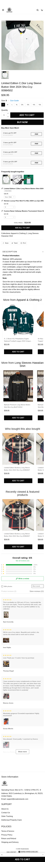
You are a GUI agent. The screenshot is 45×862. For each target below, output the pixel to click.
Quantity (4, 110)
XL (17, 104)
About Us (5, 809)
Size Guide (14, 101)
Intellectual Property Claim (11, 820)
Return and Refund (8, 838)
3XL (28, 104)
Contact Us (5, 813)
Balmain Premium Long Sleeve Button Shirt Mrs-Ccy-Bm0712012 (17, 406)
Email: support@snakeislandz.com (14, 799)
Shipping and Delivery (10, 842)
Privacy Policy (6, 835)
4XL (34, 104)
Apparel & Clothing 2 (19, 233)
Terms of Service (7, 831)
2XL (22, 104)
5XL (40, 104)
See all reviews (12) (22, 561)
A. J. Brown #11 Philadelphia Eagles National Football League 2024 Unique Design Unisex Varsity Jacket (17, 340)
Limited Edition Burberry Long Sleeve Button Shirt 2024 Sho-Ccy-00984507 (17, 469)
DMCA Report (11, 852)
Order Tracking (7, 816)
